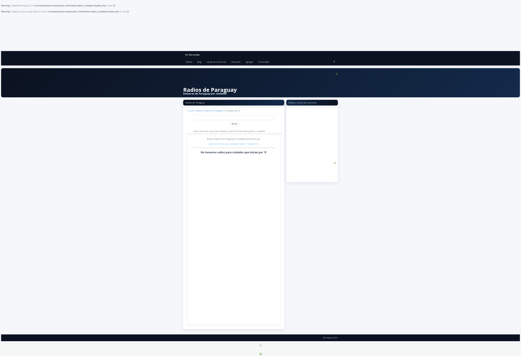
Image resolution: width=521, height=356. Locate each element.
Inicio (191, 110)
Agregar (249, 61)
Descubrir (236, 61)
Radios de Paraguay (213, 110)
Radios (189, 61)
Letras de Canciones (216, 61)
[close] (260, 345)
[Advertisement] (212, 197)
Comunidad (263, 61)
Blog (199, 61)
